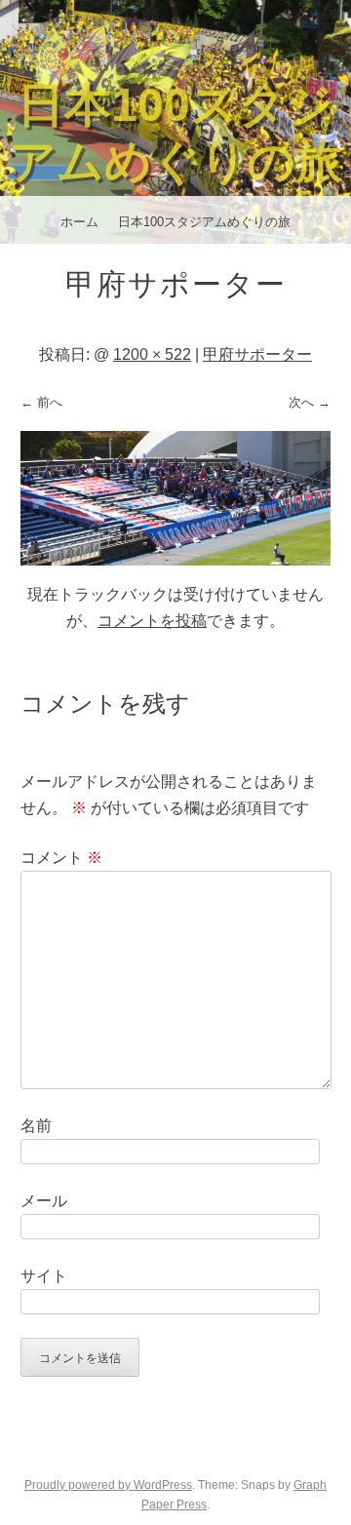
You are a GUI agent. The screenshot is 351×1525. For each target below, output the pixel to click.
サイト (43, 1276)
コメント (61, 857)
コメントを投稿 (152, 620)
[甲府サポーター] (175, 560)
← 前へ (41, 402)
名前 (36, 1125)
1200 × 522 (152, 354)
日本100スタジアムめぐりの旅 (204, 222)
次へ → (310, 402)
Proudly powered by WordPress (108, 1485)
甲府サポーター (257, 354)
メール (43, 1201)
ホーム (79, 222)
